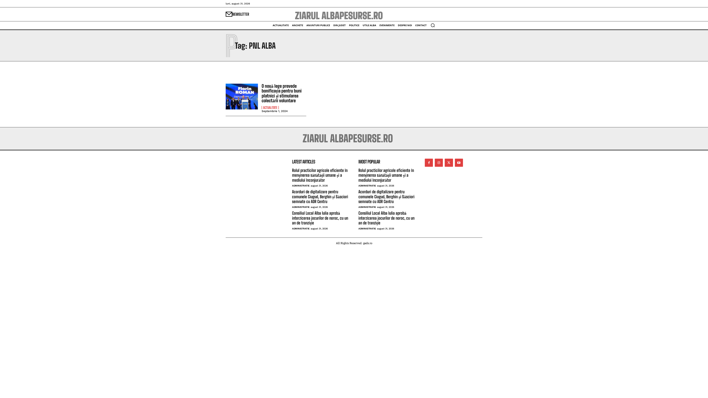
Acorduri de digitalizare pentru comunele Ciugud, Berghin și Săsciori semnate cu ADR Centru (320, 196)
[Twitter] (449, 163)
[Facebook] (429, 163)
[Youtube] (459, 163)
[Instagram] (439, 163)
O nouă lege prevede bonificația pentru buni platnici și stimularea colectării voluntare (282, 93)
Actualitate (270, 107)
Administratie (301, 185)
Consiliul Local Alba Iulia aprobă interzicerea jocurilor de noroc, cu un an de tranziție (320, 218)
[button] (432, 25)
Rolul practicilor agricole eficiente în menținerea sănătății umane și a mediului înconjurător (320, 175)
